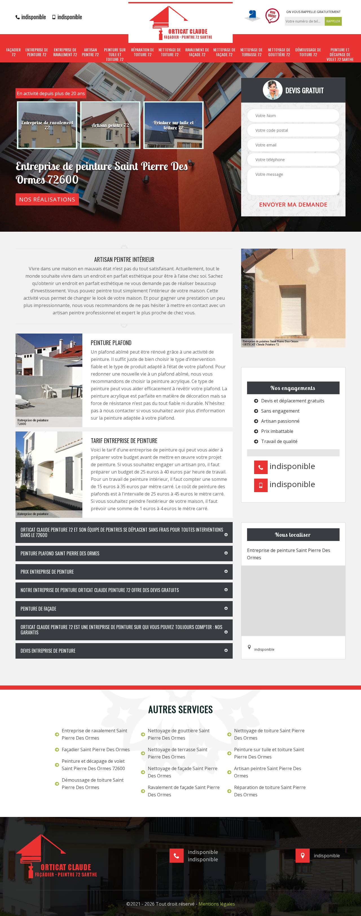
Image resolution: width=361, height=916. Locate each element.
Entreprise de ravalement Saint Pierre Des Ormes (94, 734)
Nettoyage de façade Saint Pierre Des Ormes (182, 772)
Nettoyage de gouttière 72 (279, 52)
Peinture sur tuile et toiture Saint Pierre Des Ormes (269, 753)
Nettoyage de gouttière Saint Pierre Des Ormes (179, 734)
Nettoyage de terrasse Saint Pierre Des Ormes (177, 753)
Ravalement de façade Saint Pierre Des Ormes (184, 791)
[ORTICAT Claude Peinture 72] (180, 22)
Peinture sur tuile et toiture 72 (115, 54)
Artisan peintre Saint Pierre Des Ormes (267, 772)
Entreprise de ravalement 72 (65, 52)
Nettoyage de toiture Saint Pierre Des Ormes (269, 734)
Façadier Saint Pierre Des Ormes (96, 749)
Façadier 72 (13, 52)
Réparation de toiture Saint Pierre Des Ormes (270, 791)
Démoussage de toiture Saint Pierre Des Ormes (93, 783)
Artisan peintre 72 (90, 52)
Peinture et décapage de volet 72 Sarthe (340, 54)
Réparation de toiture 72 (142, 52)
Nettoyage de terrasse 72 (251, 52)
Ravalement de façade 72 (197, 52)
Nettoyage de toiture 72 (170, 52)
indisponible (33, 16)
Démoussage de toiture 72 (308, 52)
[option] (47, 125)
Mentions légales (217, 904)
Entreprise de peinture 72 (36, 52)
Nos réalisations (47, 199)
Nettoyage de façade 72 (224, 52)
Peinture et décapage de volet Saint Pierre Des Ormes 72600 (93, 765)
